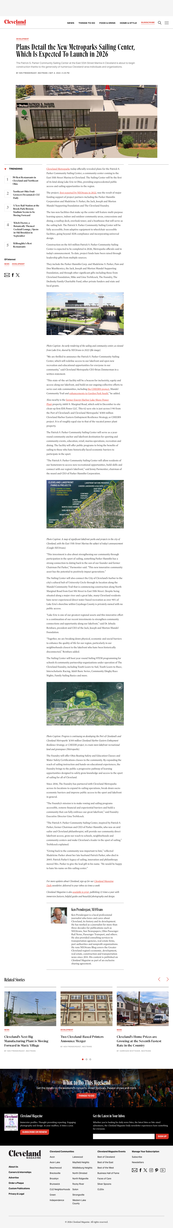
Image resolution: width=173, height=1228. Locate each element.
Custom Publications (19, 1188)
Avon (52, 1157)
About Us (13, 1166)
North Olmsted (79, 1173)
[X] (145, 1170)
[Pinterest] (156, 1170)
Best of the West (105, 1167)
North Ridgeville (80, 1178)
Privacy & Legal (16, 1193)
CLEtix (100, 1189)
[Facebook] (140, 1170)
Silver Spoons (104, 1184)
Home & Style (128, 23)
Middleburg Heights (82, 1167)
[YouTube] (162, 1170)
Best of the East (105, 1162)
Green (53, 1194)
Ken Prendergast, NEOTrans (33, 73)
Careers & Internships (20, 1172)
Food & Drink (107, 23)
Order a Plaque (16, 1183)
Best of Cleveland (106, 1157)
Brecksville (55, 1173)
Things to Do (87, 23)
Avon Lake (55, 1162)
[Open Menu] (167, 23)
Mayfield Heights (80, 1162)
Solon (75, 1189)
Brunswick (55, 1184)
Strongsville (78, 1194)
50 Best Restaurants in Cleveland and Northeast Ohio (25, 180)
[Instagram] (151, 1170)
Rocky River (78, 1184)
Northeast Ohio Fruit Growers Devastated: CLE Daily (26, 194)
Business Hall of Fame (108, 1173)
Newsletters (138, 1162)
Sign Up (162, 1136)
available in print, (81, 892)
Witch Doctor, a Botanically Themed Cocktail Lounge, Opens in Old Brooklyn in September (26, 229)
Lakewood (77, 1157)
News (70, 23)
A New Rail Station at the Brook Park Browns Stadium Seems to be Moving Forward (26, 210)
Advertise (14, 1177)
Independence (57, 1200)
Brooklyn (54, 1178)
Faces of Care (104, 1178)
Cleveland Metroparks (58, 168)
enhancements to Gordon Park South (88, 393)
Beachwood (56, 1167)
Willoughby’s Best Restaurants (22, 245)
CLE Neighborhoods (60, 1189)
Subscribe (148, 22)
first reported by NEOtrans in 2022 (78, 192)
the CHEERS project (98, 389)
